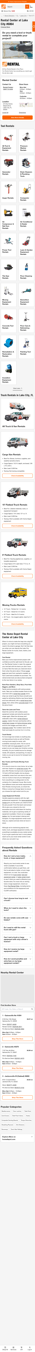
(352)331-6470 (19, 1058)
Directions (22, 112)
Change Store (5, 27)
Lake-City (23, 15)
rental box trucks (22, 768)
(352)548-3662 (19, 1029)
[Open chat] (33, 26)
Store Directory (10, 15)
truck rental (18, 746)
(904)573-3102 (19, 1087)
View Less (16, 388)
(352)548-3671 (17, 1026)
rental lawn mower (8, 723)
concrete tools (23, 703)
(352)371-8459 (11, 1024)
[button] (17, 857)
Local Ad (5, 112)
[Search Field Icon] (27, 7)
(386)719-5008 (8, 89)
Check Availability (17, 476)
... (2, 16)
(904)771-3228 (11, 1085)
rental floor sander (19, 693)
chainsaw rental (7, 728)
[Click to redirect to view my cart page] (31, 6)
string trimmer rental (24, 723)
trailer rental (22, 877)
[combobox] (15, 7)
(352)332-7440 (11, 1056)
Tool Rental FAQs (13, 886)
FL (17, 15)
